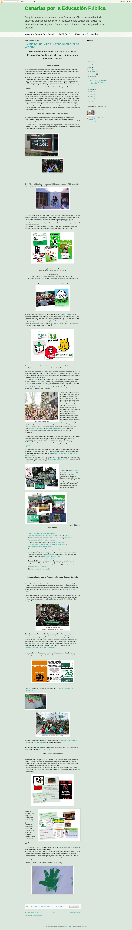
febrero (92, 96)
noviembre (93, 74)
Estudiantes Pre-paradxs (35, 428)
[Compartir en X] (74, 907)
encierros (31, 551)
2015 (90, 64)
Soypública (28, 446)
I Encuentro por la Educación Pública (58, 459)
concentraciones (54, 549)
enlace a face (40, 381)
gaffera (67, 926)
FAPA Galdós (65, 34)
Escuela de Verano (39, 742)
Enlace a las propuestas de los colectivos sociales (40, 647)
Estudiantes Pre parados (86, 34)
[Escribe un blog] (72, 907)
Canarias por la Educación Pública (65, 8)
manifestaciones (65, 549)
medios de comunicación (42, 569)
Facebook (68, 538)
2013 (90, 69)
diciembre (93, 71)
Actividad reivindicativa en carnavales (39, 546)
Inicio (54, 912)
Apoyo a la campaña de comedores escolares (41, 540)
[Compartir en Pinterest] (78, 907)
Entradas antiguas (75, 912)
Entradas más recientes (31, 912)
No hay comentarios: (61, 906)
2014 (90, 67)
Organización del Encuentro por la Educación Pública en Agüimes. (48, 544)
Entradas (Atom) (37, 915)
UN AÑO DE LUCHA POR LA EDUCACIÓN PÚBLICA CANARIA (98, 82)
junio (91, 87)
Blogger (84, 926)
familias (66, 535)
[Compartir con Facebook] (76, 907)
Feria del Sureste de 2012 (60, 542)
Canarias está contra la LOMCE (52, 556)
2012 (90, 102)
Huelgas (36, 551)
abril (91, 91)
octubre (92, 76)
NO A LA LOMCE (44, 749)
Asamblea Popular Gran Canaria (40, 34)
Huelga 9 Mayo (49, 554)
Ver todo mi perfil (91, 122)
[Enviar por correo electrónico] (70, 907)
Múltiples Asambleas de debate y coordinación (42, 533)
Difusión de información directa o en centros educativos (44, 535)
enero (92, 99)
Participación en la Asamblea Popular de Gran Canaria (44, 559)
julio (91, 79)
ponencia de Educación (50, 638)
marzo (92, 94)
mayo (91, 89)
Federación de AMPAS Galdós (54, 428)
